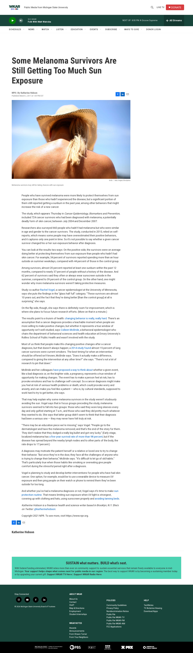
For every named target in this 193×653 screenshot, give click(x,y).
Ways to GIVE (131, 29)
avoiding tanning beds (107, 498)
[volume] (21, 20)
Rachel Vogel (47, 289)
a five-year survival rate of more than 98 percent (76, 436)
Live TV (160, 7)
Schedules (15, 29)
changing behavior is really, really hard (86, 318)
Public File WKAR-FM (116, 620)
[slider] (25, 20)
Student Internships (78, 614)
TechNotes (148, 605)
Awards (72, 628)
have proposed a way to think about (73, 369)
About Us (73, 599)
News (31, 29)
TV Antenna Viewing (153, 608)
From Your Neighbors (78, 637)
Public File (111, 614)
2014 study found (81, 347)
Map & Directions (76, 608)
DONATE (176, 7)
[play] (12, 20)
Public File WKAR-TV (115, 617)
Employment (75, 611)
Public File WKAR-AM (116, 623)
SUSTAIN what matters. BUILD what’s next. (96, 563)
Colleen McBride (70, 329)
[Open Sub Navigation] (24, 29)
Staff (71, 605)
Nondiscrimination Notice (118, 611)
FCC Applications (114, 627)
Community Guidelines (117, 605)
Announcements (76, 631)
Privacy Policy (113, 608)
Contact (72, 602)
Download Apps (151, 611)
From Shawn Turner (78, 634)
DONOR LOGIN (153, 29)
